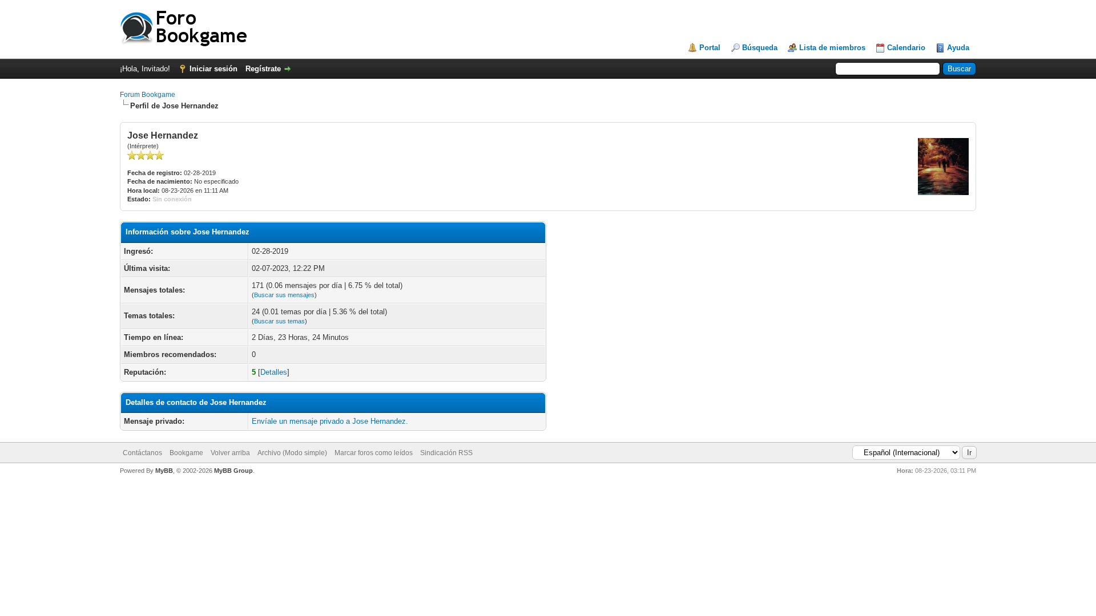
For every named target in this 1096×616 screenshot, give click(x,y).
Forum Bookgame (147, 95)
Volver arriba (230, 453)
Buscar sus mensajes (284, 294)
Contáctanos (142, 453)
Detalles (273, 372)
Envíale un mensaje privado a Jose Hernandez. (330, 421)
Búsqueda (759, 47)
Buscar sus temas (279, 321)
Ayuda (958, 47)
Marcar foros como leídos (374, 453)
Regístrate (263, 68)
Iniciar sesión (213, 68)
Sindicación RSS (446, 453)
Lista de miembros (832, 47)
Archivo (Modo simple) (292, 453)
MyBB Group (233, 470)
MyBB (164, 470)
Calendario (906, 47)
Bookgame (186, 453)
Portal (709, 47)
